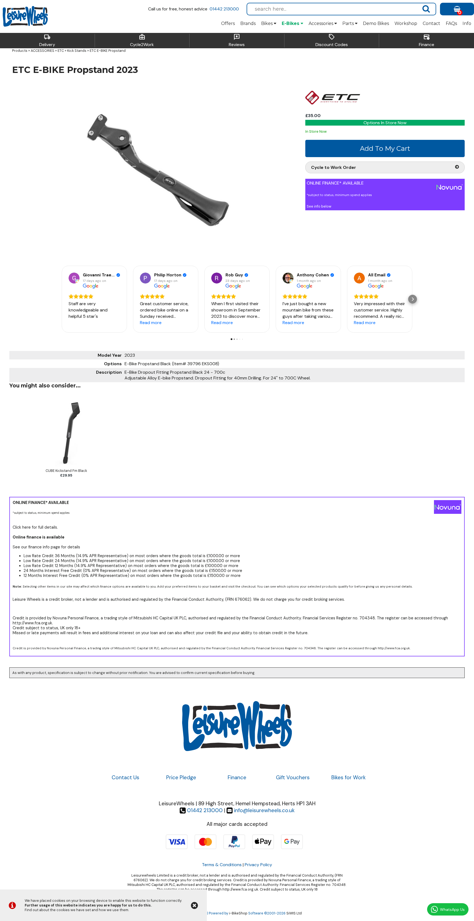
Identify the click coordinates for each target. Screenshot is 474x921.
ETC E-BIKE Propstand (108, 50)
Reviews (237, 40)
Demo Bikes (376, 23)
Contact (431, 23)
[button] (61, 299)
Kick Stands (76, 50)
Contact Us (125, 777)
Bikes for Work (348, 777)
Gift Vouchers (293, 777)
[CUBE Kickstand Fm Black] (66, 466)
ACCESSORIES (42, 50)
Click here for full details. (35, 527)
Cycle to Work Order (333, 167)
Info (466, 23)
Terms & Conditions (222, 865)
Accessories (321, 23)
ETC (61, 50)
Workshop (405, 23)
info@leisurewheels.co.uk (264, 810)
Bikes (267, 23)
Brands (248, 23)
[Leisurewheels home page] (25, 16)
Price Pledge (181, 777)
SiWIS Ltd (294, 913)
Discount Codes (331, 40)
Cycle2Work (142, 40)
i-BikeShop (238, 913)
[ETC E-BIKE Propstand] (155, 169)
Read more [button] (151, 322)
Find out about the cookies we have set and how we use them (76, 910)
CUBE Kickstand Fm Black (66, 470)
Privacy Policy (258, 865)
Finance (426, 40)
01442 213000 (224, 9)
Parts (348, 23)
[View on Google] (74, 278)
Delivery (47, 40)
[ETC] (332, 110)
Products (19, 50)
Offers (228, 23)
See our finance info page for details (46, 547)
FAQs (451, 23)
